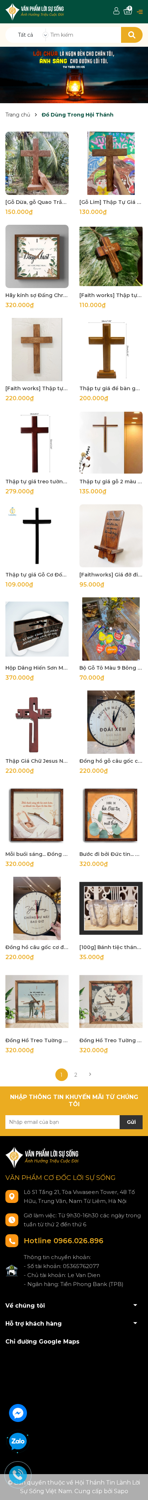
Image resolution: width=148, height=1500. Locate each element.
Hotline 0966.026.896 (63, 1240)
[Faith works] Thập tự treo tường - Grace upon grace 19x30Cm (37, 388)
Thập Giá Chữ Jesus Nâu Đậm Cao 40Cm (37, 761)
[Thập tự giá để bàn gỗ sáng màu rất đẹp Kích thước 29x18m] (111, 349)
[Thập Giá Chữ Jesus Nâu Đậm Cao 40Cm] (37, 722)
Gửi (131, 1122)
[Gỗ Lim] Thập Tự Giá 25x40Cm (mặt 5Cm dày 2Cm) (111, 202)
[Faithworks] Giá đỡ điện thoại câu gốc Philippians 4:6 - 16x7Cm (111, 574)
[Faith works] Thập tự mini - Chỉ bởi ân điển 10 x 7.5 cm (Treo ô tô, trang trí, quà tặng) (111, 295)
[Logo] (35, 11)
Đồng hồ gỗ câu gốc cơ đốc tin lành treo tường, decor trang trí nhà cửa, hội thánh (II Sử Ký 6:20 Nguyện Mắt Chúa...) (111, 761)
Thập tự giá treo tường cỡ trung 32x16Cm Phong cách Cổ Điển (37, 481)
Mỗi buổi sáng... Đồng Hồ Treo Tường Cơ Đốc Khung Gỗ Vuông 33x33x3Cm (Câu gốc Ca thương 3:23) (37, 854)
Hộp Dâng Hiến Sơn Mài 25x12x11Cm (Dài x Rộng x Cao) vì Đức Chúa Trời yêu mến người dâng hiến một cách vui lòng (37, 668)
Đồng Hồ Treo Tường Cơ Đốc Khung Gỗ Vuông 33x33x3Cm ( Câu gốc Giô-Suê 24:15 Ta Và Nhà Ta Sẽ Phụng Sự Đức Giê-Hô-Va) (37, 1040)
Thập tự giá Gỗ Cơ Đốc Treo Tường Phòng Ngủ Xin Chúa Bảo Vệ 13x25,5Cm (37, 574)
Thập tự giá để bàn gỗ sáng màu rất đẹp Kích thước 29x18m (111, 388)
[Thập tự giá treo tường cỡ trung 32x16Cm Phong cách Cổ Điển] (37, 442)
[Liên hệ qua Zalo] (18, 1442)
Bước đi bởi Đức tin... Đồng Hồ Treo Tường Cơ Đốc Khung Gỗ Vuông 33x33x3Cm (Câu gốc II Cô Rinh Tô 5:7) (111, 854)
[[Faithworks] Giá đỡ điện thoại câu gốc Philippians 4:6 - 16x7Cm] (111, 535)
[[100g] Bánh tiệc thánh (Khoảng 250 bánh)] (111, 908)
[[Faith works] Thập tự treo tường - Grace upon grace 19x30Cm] (37, 349)
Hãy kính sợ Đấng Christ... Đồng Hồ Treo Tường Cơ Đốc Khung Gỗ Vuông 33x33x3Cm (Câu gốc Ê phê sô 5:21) (37, 295)
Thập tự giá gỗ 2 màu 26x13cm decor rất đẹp (111, 481)
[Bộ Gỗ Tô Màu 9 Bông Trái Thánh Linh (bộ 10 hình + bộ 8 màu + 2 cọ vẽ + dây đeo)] (111, 629)
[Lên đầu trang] (135, 1487)
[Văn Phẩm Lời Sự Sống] (74, 74)
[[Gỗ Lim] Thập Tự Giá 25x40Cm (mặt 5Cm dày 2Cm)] (111, 163)
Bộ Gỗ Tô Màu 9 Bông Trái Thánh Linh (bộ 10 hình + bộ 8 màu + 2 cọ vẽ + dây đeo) (111, 668)
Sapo (121, 1491)
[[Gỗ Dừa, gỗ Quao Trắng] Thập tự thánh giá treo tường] (37, 163)
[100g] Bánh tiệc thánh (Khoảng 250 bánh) (111, 947)
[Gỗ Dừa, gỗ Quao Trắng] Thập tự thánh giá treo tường (37, 202)
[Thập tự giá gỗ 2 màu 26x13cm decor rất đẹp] (111, 442)
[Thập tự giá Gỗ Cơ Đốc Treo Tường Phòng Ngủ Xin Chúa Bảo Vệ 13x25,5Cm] (37, 535)
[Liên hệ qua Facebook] (18, 1412)
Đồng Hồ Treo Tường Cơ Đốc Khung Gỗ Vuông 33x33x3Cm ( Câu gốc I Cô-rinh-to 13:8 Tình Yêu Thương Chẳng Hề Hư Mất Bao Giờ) (111, 1040)
